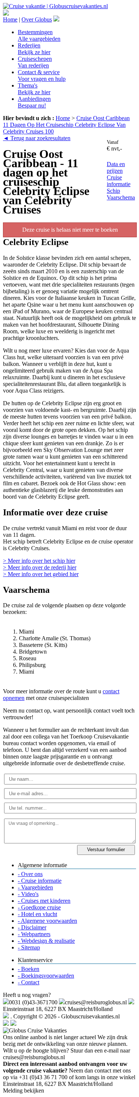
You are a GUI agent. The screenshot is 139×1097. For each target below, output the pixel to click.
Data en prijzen (116, 167)
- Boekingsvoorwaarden (46, 975)
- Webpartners (34, 934)
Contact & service (42, 75)
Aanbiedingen (34, 102)
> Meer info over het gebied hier (41, 574)
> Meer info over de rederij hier (39, 567)
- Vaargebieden (35, 887)
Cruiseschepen (35, 62)
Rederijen (34, 48)
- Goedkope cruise (39, 907)
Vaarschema (121, 197)
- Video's (28, 894)
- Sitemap (29, 947)
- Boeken (28, 969)
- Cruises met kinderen (44, 901)
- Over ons (30, 874)
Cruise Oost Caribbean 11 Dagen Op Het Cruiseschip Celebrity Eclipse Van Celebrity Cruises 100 (66, 125)
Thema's (34, 88)
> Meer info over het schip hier (39, 561)
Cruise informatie (118, 180)
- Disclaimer (32, 927)
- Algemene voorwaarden (47, 921)
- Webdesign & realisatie (46, 941)
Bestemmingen (39, 35)
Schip (113, 191)
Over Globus (36, 19)
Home (10, 19)
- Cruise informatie (40, 881)
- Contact (28, 982)
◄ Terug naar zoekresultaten (36, 138)
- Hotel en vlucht (37, 914)
